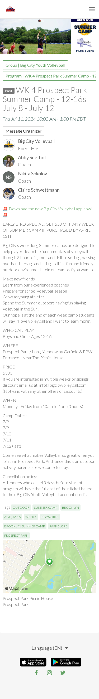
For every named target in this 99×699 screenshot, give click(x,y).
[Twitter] (63, 672)
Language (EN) (46, 648)
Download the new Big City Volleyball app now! (50, 208)
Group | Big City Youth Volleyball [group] (35, 64)
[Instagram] (49, 672)
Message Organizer (23, 130)
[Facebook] (36, 672)
